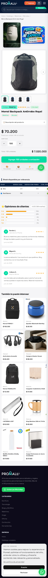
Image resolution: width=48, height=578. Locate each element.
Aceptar (24, 567)
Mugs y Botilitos (8, 508)
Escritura (5, 501)
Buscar (41, 8)
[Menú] (44, 3)
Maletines (18, 16)
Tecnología (6, 504)
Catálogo (10, 16)
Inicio (3, 16)
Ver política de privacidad (13, 562)
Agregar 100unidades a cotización (23, 159)
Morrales (26, 16)
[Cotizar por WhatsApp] (41, 168)
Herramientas (7, 526)
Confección (6, 522)
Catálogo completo (9, 540)
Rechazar (24, 572)
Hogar (4, 515)
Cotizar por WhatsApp (15, 489)
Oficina (4, 519)
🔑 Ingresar (30, 3)
